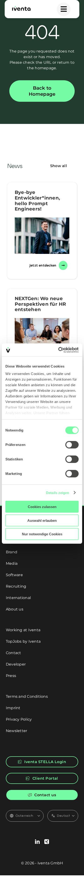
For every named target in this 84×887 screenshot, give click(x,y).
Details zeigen (57, 492)
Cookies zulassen (42, 507)
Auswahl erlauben (42, 520)
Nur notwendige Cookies (42, 534)
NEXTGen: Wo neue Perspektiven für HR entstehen (40, 304)
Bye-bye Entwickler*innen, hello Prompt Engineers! (37, 200)
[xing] (46, 841)
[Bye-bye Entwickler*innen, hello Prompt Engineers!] (42, 235)
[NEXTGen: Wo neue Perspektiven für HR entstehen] (42, 336)
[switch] (72, 445)
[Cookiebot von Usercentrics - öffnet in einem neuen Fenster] (59, 350)
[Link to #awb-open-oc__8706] (64, 9)
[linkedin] (37, 841)
